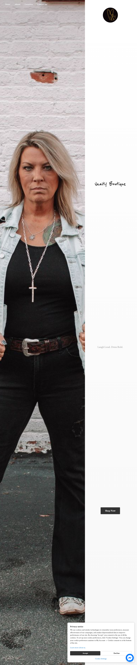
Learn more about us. (78, 647)
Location (29, 4)
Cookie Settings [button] (101, 659)
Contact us (42, 4)
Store (7, 4)
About (17, 4)
